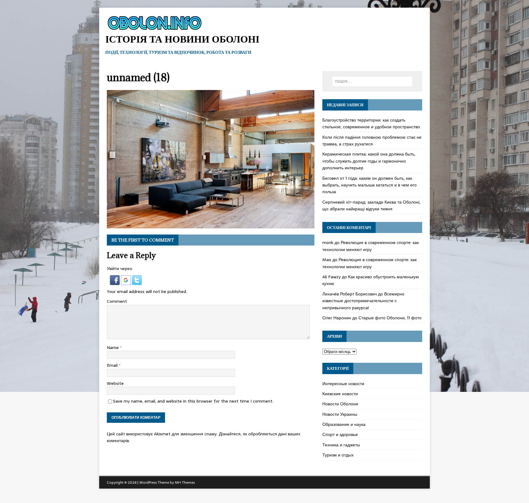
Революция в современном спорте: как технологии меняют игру (370, 246)
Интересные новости (343, 383)
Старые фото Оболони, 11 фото (390, 317)
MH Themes (185, 482)
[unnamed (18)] (210, 224)
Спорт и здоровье (340, 434)
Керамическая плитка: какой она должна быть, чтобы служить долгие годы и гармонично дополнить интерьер (368, 161)
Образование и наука (344, 424)
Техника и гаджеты (341, 444)
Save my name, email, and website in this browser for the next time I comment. (193, 401)
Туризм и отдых (338, 455)
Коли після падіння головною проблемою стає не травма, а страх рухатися (372, 140)
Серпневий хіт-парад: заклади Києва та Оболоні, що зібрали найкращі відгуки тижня (371, 205)
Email (113, 365)
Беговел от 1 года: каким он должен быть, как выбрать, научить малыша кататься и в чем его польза (369, 185)
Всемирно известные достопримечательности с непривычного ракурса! (363, 301)
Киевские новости (340, 393)
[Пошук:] (372, 81)
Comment (117, 301)
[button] (115, 281)
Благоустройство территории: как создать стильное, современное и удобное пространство (371, 123)
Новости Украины (339, 414)
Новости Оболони (340, 403)
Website (115, 383)
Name (113, 347)
